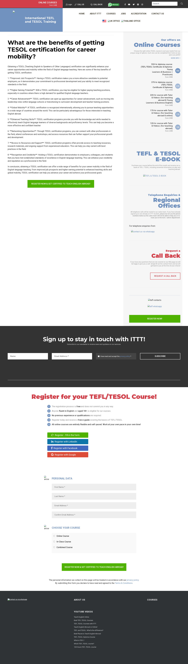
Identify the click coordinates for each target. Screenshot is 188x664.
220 (177, 100)
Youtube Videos (83, 612)
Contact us (157, 13)
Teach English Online (81, 617)
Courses (111, 13)
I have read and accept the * (115, 356)
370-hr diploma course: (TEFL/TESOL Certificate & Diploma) (162, 86)
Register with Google (65, 454)
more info (175, 58)
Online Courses (47, 2)
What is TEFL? (79, 640)
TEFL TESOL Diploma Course (84, 637)
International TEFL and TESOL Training (40, 19)
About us (79, 600)
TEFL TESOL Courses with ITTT (85, 624)
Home (82, 13)
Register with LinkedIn (65, 441)
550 (177, 71)
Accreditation (138, 13)
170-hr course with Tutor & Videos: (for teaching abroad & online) (161, 114)
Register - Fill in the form (67, 435)
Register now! (154, 319)
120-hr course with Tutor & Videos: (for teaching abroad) (161, 127)
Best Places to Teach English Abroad (87, 634)
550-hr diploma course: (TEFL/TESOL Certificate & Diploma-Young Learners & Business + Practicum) (157, 70)
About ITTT (95, 13)
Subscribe (160, 356)
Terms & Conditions (123, 583)
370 (177, 86)
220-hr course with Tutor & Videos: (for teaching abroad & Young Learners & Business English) (159, 100)
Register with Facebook (65, 448)
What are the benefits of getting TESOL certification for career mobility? (56, 49)
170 (177, 114)
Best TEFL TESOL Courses (83, 620)
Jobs (123, 13)
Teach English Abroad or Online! (85, 627)
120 (177, 127)
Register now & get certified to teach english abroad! (60, 184)
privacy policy (125, 356)
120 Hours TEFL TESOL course (85, 647)
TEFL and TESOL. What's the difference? (88, 630)
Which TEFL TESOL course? (84, 644)
